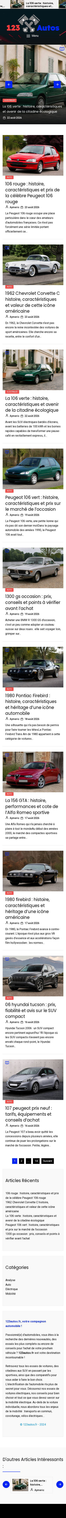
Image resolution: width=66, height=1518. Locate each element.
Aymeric (14, 207)
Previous (8, 84)
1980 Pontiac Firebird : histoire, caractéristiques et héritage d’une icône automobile (30, 704)
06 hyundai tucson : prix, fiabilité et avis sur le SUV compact (30, 1010)
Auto (9, 177)
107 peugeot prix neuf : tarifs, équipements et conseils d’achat (28, 1114)
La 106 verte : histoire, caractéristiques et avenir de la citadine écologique (40, 5)
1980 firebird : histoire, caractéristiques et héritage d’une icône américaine (27, 908)
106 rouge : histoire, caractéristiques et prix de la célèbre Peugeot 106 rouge (32, 193)
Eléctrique (9, 100)
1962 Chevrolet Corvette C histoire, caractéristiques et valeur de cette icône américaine (32, 302)
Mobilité (10, 1293)
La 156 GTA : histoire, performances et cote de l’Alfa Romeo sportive (31, 806)
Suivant (47, 1161)
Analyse (10, 1280)
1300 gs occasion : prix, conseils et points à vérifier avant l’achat (32, 602)
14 (36, 1161)
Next (57, 84)
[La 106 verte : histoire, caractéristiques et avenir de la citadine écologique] (17, 4)
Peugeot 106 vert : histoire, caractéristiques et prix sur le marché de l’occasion (33, 503)
